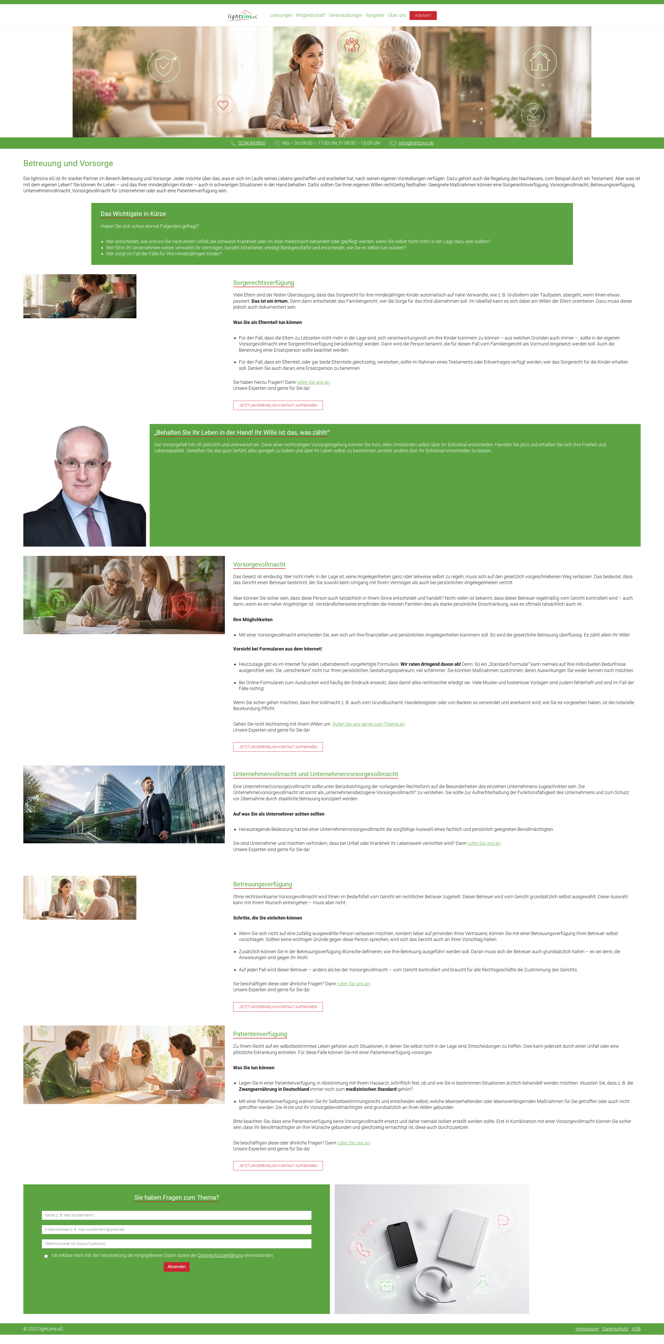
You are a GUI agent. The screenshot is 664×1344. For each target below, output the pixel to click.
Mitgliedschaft (310, 15)
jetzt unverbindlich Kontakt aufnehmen (278, 405)
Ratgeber (375, 15)
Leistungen (281, 15)
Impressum (587, 1329)
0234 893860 (251, 143)
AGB (636, 1329)
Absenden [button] (177, 1266)
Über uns (397, 15)
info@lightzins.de (416, 143)
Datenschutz (615, 1329)
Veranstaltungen (346, 15)
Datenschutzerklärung (220, 1255)
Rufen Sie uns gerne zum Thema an (369, 724)
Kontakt (423, 15)
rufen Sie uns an (313, 382)
